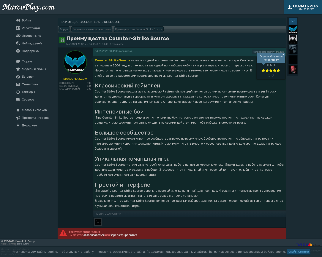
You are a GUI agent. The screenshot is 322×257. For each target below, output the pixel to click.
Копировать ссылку (263, 51)
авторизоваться (94, 235)
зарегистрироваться (124, 235)
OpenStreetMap (8, 244)
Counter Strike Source (112, 60)
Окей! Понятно (298, 251)
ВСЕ (293, 21)
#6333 (280, 51)
